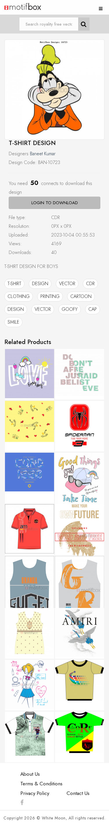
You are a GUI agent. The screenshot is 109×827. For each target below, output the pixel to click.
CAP (92, 309)
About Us (30, 773)
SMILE (13, 322)
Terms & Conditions (41, 783)
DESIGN (40, 283)
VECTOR (67, 283)
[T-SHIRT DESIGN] (54, 89)
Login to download (54, 203)
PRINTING (50, 296)
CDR (90, 283)
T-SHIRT (14, 283)
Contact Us (78, 793)
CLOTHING (19, 296)
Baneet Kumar (43, 153)
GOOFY (70, 309)
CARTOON (81, 296)
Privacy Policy (34, 793)
